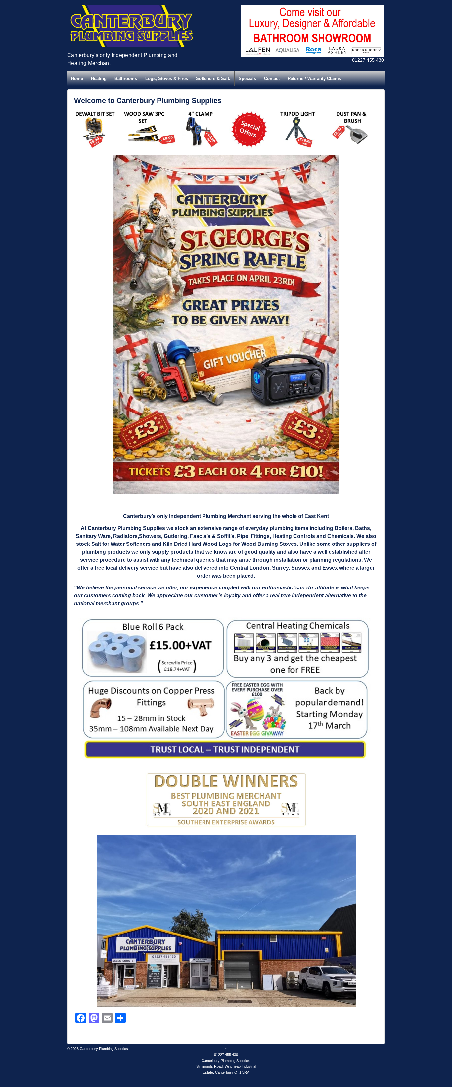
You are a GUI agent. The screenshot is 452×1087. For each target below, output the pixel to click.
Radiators (125, 536)
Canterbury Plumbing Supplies (103, 1049)
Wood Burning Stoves (269, 544)
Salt (96, 544)
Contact (272, 78)
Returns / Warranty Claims (314, 78)
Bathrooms (125, 78)
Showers (150, 536)
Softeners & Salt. (213, 78)
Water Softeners (131, 544)
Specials (247, 78)
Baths (362, 528)
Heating (99, 78)
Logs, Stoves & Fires (166, 78)
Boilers (343, 528)
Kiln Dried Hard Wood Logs (197, 544)
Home (77, 78)
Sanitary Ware (93, 536)
